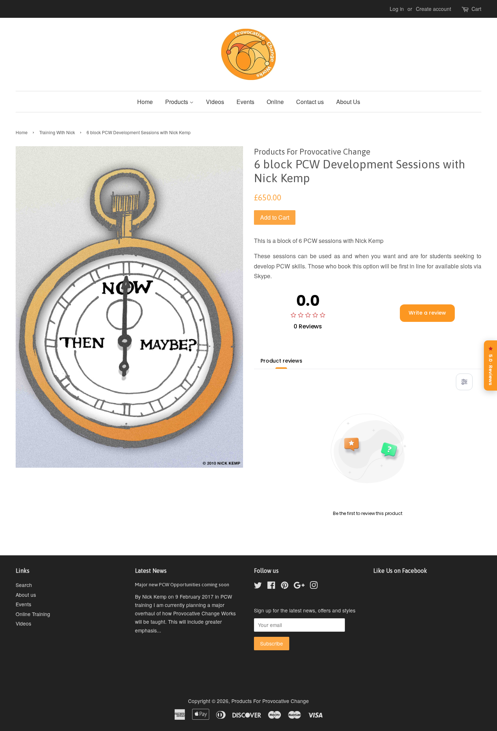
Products (177, 101)
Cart (476, 8)
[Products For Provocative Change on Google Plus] (299, 586)
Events (245, 101)
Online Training (33, 614)
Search (24, 584)
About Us (348, 101)
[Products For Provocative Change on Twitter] (258, 586)
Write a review (427, 312)
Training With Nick (57, 132)
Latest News (151, 570)
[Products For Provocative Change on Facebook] (271, 586)
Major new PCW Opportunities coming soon (182, 584)
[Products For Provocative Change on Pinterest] (285, 586)
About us (26, 594)
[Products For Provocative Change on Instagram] (314, 586)
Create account (433, 8)
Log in (397, 8)
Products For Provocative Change (270, 700)
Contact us (310, 101)
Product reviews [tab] (281, 360)
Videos (215, 101)
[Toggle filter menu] (464, 382)
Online (275, 101)
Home (145, 101)
